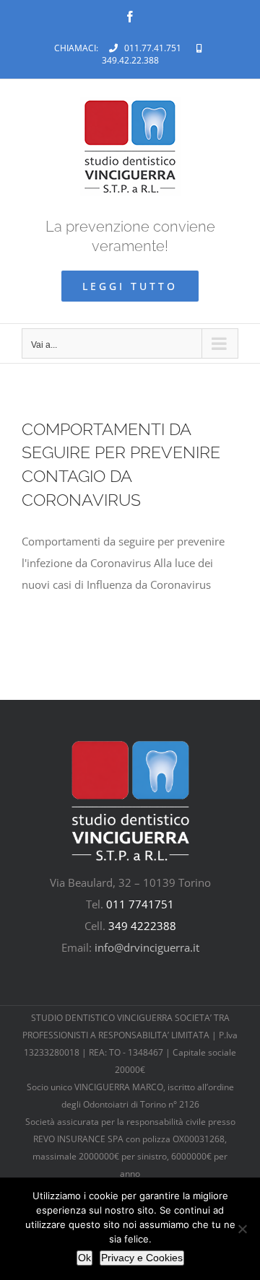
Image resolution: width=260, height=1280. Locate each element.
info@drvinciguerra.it (147, 947)
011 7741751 (140, 904)
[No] (242, 1229)
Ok (84, 1257)
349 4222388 (142, 926)
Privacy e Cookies (142, 1257)
